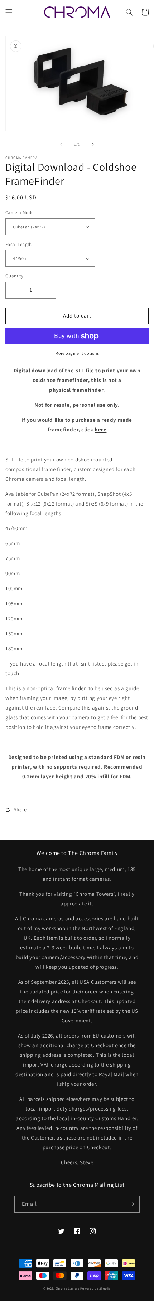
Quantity (14, 276)
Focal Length (18, 244)
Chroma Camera (68, 1288)
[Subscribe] (131, 1204)
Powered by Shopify (95, 1288)
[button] (9, 12)
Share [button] (20, 809)
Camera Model (20, 212)
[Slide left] (61, 144)
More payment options (77, 353)
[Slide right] (93, 144)
